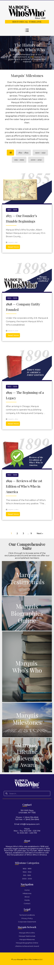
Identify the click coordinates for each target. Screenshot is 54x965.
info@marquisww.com (30, 824)
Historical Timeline (27, 21)
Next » (40, 533)
